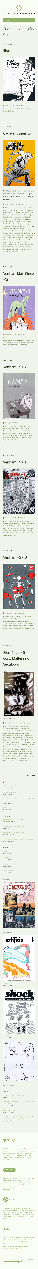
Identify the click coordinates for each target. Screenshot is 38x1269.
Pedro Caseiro (22, 530)
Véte (31, 249)
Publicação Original (17, 105)
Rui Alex (14, 247)
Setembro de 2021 (9, 455)
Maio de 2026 (7, 932)
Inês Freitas (20, 526)
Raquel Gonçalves (21, 438)
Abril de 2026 (7, 853)
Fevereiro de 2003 (8, 841)
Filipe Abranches (8, 735)
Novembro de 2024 (8, 1106)
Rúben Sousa (7, 247)
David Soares (26, 733)
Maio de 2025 (7, 267)
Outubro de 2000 (8, 794)
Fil (11, 219)
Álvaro (22, 726)
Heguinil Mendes (8, 222)
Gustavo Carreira (27, 219)
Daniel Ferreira (7, 212)
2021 (6, 521)
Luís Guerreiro (14, 231)
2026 (6, 109)
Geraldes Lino (19, 735)
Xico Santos (6, 251)
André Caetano (14, 208)
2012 (6, 726)
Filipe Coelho (17, 219)
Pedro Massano (14, 749)
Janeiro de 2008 (7, 803)
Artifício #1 (6, 983)
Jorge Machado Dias (18, 740)
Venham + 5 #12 (15, 367)
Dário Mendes (7, 215)
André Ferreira (14, 338)
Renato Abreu (7, 754)
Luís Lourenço (23, 231)
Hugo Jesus (21, 224)
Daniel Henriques (18, 212)
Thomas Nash (24, 249)
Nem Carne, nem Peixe (9, 792)
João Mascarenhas (18, 738)
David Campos (16, 733)
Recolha (21, 204)
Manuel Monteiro (23, 342)
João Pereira (21, 228)
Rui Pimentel (12, 758)
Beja (22, 428)
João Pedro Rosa (12, 228)
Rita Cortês (19, 533)
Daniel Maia (29, 212)
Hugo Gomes (13, 224)
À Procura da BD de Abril (10, 1110)
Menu (8, 20)
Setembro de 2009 (8, 835)
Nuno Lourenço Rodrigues (15, 238)
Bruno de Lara (7, 210)
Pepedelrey (17, 751)
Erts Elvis (28, 431)
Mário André (25, 623)
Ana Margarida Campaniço (18, 426)
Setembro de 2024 (8, 1121)
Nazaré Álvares (13, 747)
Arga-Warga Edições (26, 208)
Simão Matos (28, 533)
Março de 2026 (7, 985)
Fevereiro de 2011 (8, 821)
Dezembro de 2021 (8, 809)
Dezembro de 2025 (8, 1085)
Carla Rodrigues (28, 210)
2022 (6, 426)
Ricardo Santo (18, 756)
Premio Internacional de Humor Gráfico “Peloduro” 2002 (18, 839)
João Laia (6, 528)
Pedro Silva (24, 242)
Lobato (5, 433)
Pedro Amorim (23, 240)
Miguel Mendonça (22, 235)
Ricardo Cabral (17, 754)
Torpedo (5, 851)
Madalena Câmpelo (24, 433)
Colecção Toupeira (26, 109)
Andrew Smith (24, 338)
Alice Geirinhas (14, 726)
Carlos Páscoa (11, 526)
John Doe (27, 340)
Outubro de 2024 (8, 1112)
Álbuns (7, 105)
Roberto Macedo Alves (17, 244)
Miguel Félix (12, 235)
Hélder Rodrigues (20, 222)
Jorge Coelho (7, 740)
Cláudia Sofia (20, 431)
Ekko (4, 807)
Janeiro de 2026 (7, 1038)
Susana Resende (14, 249)
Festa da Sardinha (8, 870)
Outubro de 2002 (8, 788)
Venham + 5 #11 (14, 462)
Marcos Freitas (13, 233)
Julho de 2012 (7, 645)
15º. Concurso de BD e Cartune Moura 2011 (15, 819)
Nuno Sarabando (12, 240)
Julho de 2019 (7, 860)
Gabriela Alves (19, 340)
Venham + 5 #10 (15, 557)
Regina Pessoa (26, 751)
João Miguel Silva (25, 226)
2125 (4, 1083)
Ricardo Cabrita (27, 754)
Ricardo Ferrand (8, 756)
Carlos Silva (10, 621)
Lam (15, 742)
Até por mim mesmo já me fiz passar (14, 1095)
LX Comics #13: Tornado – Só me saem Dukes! (16, 786)
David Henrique (17, 215)
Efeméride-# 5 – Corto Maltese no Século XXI (16, 658)
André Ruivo (14, 728)
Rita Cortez (24, 345)
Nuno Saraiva (23, 747)
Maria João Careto (8, 111)
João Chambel (7, 738)
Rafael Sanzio (15, 345)
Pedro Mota (23, 749)
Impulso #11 (6, 930)
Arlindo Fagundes (8, 731)
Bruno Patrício (17, 210)
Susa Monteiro (12, 440)
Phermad (6, 244)
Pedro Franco (23, 626)
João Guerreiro (29, 526)
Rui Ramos (22, 247)
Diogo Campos (28, 215)
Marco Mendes (11, 744)
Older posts (29, 775)
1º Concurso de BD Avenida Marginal (13, 832)
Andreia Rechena (25, 728)
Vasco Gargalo (14, 760)
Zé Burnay (15, 251)
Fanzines (15, 723)
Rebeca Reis (12, 628)
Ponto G (5, 864)
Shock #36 (6, 1035)
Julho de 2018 (7, 873)
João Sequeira (29, 738)
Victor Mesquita (24, 760)
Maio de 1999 (7, 828)
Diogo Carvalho (7, 217)
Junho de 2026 (8, 44)
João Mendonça (14, 226)
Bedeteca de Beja (15, 109)
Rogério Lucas (29, 244)
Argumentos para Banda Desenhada (13, 826)
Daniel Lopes (7, 733)
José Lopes (28, 740)
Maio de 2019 (7, 550)
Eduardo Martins (19, 217)
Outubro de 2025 (8, 126)
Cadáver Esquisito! (17, 133)
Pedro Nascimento (14, 242)
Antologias (14, 204)
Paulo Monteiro (13, 626)
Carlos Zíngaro (29, 731)
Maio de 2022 (7, 360)
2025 (6, 208)
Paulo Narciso (12, 530)
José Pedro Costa (8, 742)
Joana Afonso (28, 735)
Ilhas (7, 51)
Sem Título (6, 857)
